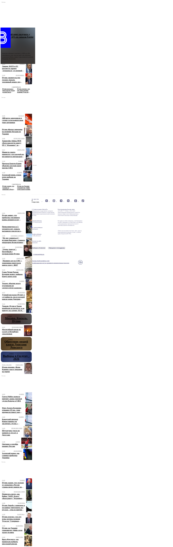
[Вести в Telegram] (61, 201)
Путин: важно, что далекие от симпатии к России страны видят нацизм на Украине (8, 187)
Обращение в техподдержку (57, 248)
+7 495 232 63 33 (36, 235)
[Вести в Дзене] (46, 201)
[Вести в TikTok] (82, 201)
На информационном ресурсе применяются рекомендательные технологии (50, 263)
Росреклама (34, 242)
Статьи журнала (38, 254)
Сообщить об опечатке (38, 248)
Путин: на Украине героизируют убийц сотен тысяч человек (23, 187)
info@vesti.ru (35, 229)
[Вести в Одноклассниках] (75, 201)
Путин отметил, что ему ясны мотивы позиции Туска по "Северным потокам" (23, 90)
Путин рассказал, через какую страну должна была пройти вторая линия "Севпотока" (8, 90)
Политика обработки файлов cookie (40, 261)
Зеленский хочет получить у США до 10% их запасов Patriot (17, 35)
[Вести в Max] (53, 201)
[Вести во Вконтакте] (68, 201)
